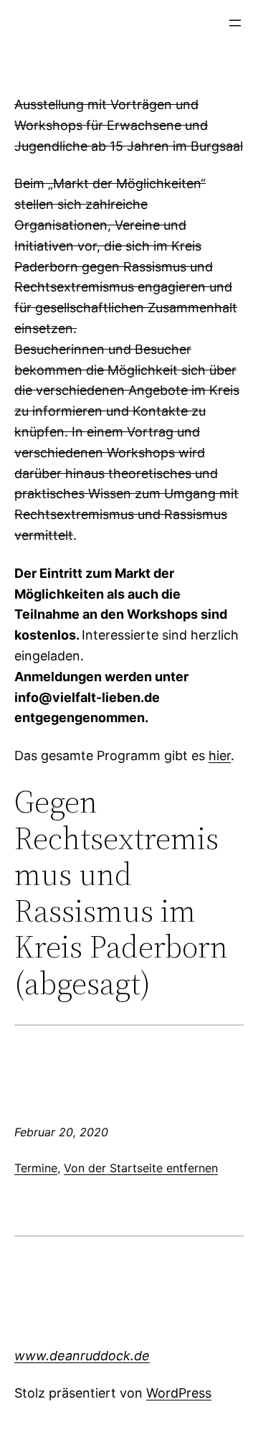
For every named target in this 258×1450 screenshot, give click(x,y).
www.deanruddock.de (82, 1355)
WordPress (178, 1392)
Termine (35, 1168)
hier (220, 755)
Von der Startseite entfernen (141, 1168)
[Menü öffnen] (235, 23)
